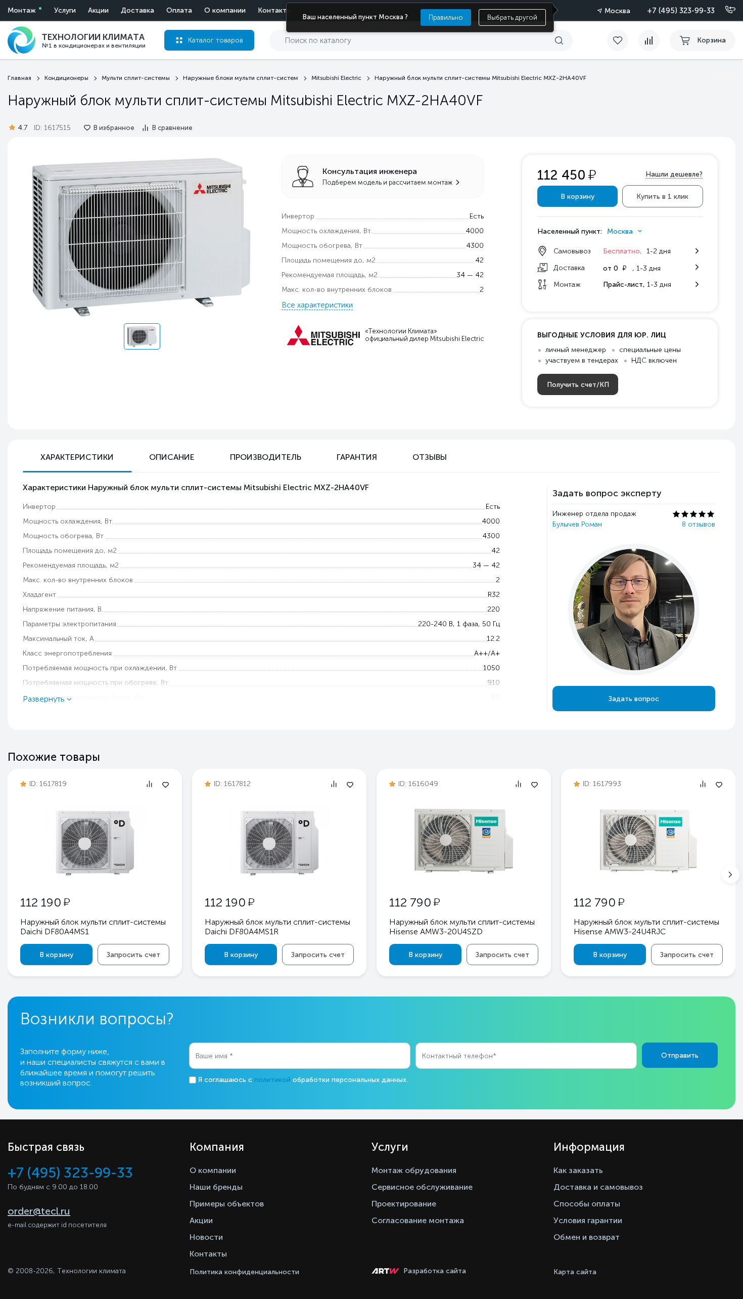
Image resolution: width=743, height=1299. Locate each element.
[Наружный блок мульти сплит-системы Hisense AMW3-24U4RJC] (648, 875)
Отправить (680, 1055)
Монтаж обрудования (414, 1170)
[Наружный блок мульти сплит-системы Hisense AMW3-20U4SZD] (464, 875)
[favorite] (622, 40)
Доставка (137, 10)
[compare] (649, 40)
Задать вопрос (634, 699)
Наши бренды (216, 1187)
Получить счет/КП (578, 384)
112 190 (45, 902)
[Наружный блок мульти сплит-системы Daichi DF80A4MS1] (95, 877)
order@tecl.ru (39, 1211)
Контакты (274, 10)
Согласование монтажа (418, 1220)
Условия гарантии (587, 1220)
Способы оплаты (586, 1203)
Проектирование (404, 1203)
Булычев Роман (577, 524)
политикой (272, 1079)
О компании (225, 10)
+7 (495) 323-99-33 (681, 10)
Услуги (65, 10)
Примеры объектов (227, 1203)
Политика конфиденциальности (244, 1272)
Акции (98, 10)
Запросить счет (133, 954)
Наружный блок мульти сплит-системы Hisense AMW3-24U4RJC (646, 926)
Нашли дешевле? (674, 174)
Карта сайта (574, 1272)
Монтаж (22, 10)
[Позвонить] (724, 10)
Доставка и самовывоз (598, 1187)
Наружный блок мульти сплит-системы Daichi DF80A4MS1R (277, 926)
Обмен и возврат (586, 1237)
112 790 (414, 902)
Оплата (179, 10)
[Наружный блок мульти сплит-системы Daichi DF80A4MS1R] (279, 877)
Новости (206, 1237)
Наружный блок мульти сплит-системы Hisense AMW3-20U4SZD (462, 926)
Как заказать (578, 1170)
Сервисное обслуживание (422, 1187)
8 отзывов (698, 524)
